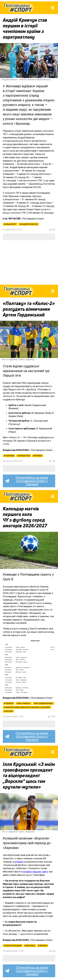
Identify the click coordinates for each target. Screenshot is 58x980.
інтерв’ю (19, 861)
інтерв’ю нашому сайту (35, 871)
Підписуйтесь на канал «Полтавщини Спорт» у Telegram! (32, 481)
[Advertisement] (29, 262)
